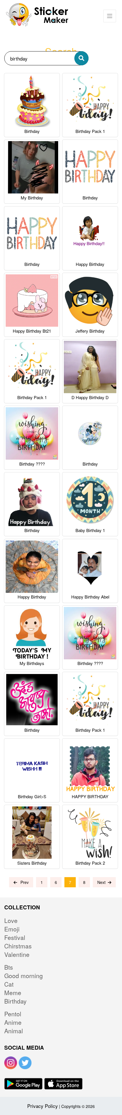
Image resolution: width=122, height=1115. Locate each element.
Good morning (23, 975)
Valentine (17, 954)
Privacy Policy (42, 1105)
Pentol (12, 1013)
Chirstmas (18, 946)
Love (11, 920)
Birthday (15, 1001)
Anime (13, 1022)
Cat (9, 984)
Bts (8, 967)
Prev (23, 882)
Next (102, 882)
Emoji (12, 929)
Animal (13, 1030)
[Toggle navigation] (109, 16)
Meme (12, 992)
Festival (14, 937)
